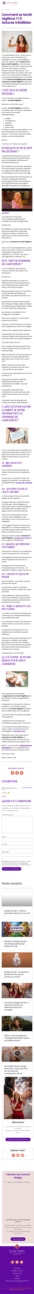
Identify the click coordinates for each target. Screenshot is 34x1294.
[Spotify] (22, 1155)
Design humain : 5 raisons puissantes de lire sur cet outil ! (17, 913)
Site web (5, 852)
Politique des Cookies (19, 1289)
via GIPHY (5, 213)
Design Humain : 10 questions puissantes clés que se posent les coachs (16, 974)
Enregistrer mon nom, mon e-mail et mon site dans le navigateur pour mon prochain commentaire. (16, 863)
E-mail (5, 844)
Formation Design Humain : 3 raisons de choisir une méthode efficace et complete (16, 1006)
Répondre (4, 796)
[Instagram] (13, 1155)
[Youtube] (18, 1155)
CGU (25, 1288)
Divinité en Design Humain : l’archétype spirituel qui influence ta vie (15, 943)
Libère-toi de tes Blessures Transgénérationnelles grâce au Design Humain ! (16, 1038)
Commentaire (8, 815)
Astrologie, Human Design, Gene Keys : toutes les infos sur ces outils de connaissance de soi (16, 1070)
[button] (12, 773)
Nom (4, 837)
